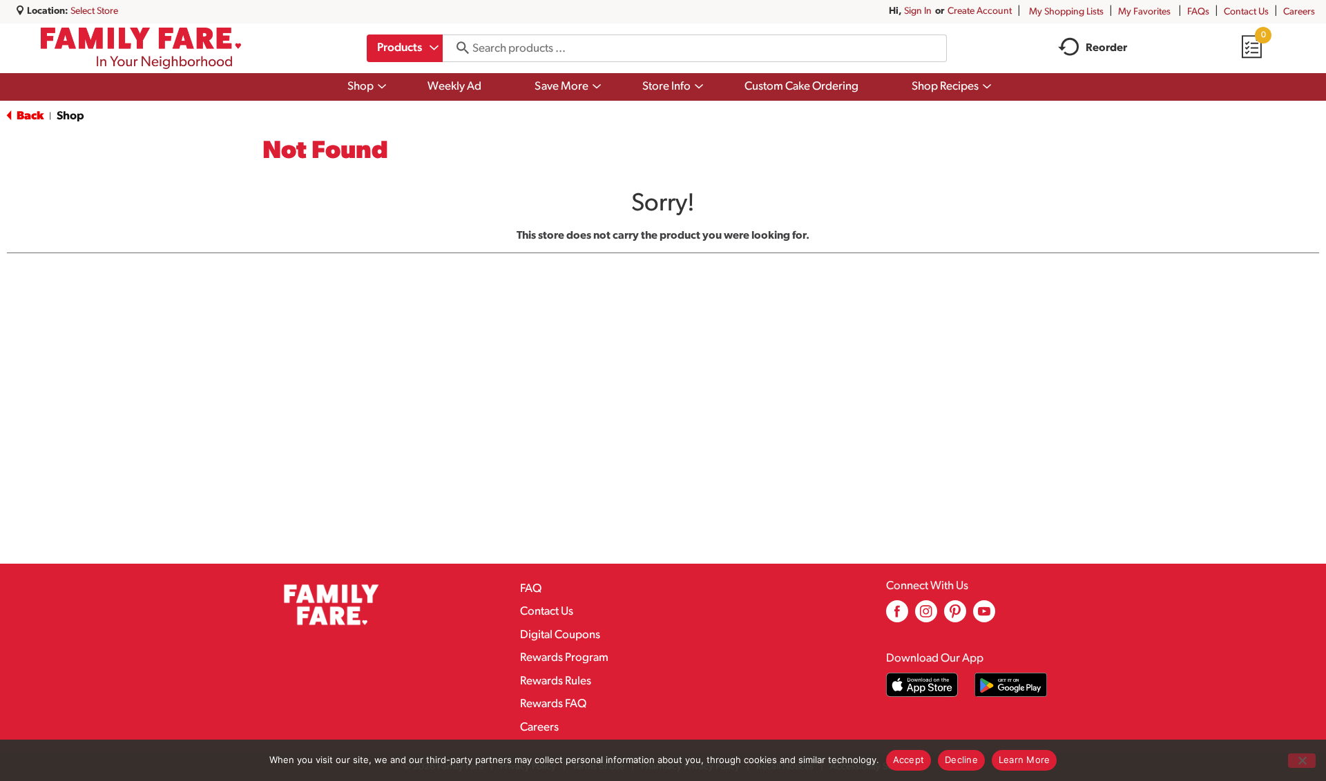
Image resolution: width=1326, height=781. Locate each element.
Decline (961, 759)
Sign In (918, 11)
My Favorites (1144, 12)
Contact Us (1246, 12)
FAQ (530, 589)
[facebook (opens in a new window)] (897, 616)
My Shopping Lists (1066, 12)
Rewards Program (564, 658)
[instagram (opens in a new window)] (926, 616)
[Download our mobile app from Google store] (1010, 685)
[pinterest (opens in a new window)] (955, 616)
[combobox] (405, 48)
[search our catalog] (458, 48)
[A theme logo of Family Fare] (141, 48)
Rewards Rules (555, 681)
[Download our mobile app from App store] (922, 685)
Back (29, 116)
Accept (909, 759)
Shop (70, 116)
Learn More (1024, 759)
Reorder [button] (1106, 48)
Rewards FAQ (553, 704)
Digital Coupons (560, 635)
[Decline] (1302, 760)
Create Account (980, 11)
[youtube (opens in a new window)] (984, 616)
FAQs (1198, 12)
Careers (1299, 12)
